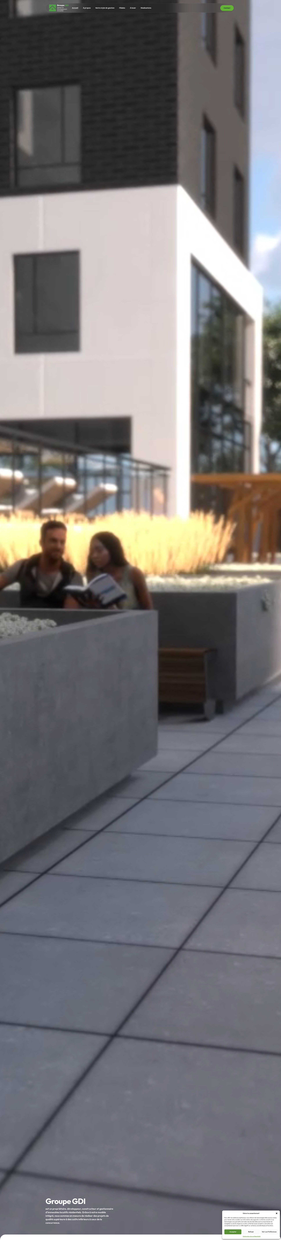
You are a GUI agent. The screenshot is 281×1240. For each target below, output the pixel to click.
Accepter (233, 1232)
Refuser (251, 1232)
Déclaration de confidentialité (251, 1236)
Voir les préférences (269, 1232)
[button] (277, 1213)
